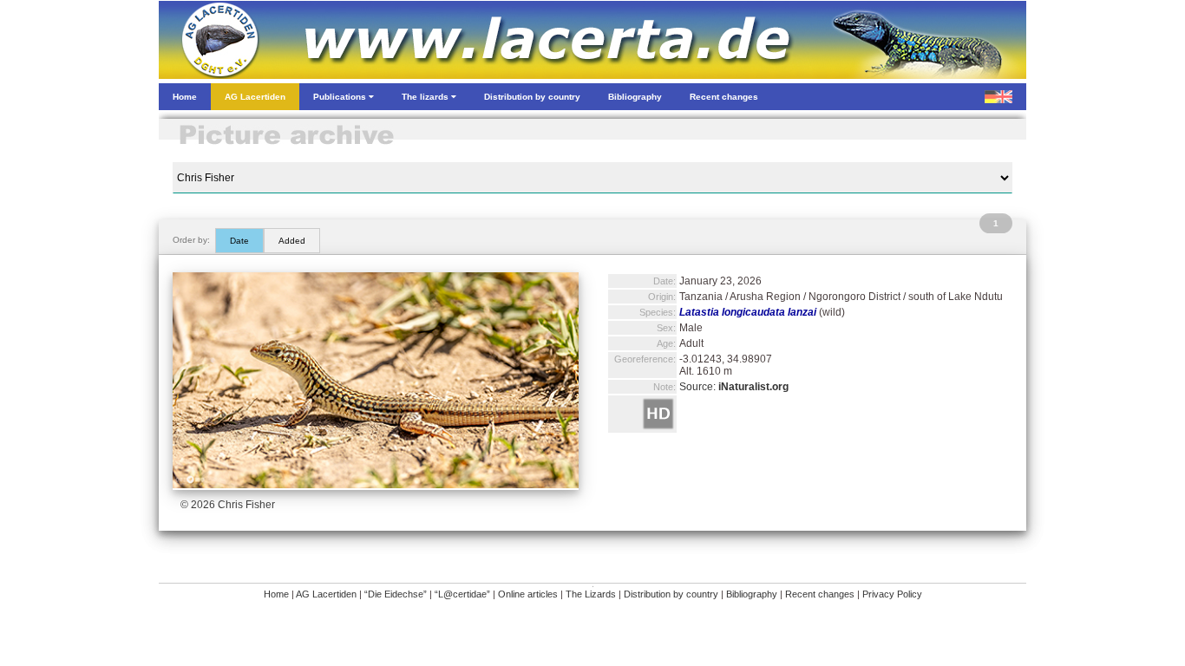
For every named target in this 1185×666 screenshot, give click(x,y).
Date (239, 240)
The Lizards (591, 594)
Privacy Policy (892, 594)
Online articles (528, 594)
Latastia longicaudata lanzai (747, 312)
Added (291, 240)
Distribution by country (671, 594)
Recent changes (819, 594)
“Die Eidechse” (395, 594)
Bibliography (751, 594)
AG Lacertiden (326, 594)
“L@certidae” (462, 594)
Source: (734, 387)
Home (276, 594)
